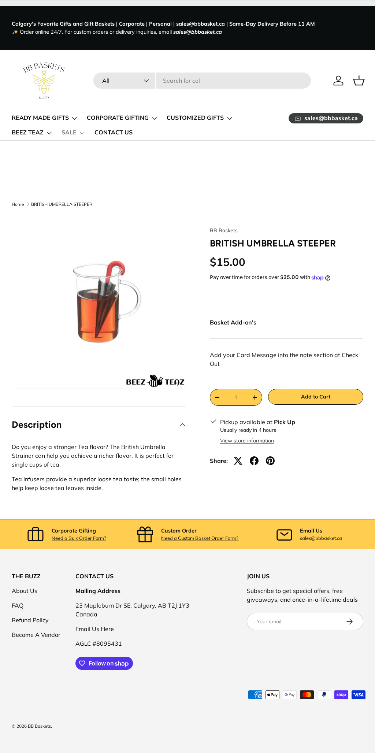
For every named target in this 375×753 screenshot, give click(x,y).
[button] (359, 81)
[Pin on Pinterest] (270, 461)
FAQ (17, 605)
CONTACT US (113, 133)
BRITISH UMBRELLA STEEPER (61, 204)
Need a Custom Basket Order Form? (199, 538)
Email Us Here (94, 629)
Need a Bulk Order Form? (79, 538)
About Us (24, 590)
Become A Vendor (36, 634)
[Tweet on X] (238, 461)
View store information (247, 440)
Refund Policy (30, 620)
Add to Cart (315, 396)
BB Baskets (224, 230)
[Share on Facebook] (254, 461)
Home (18, 204)
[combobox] (202, 81)
